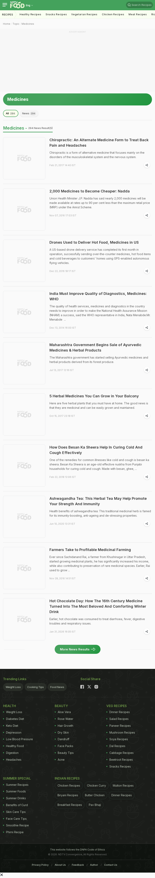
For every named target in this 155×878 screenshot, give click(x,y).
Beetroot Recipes (121, 759)
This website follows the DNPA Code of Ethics (77, 849)
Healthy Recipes (30, 14)
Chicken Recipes (113, 14)
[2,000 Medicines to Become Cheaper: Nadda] (24, 209)
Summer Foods (16, 791)
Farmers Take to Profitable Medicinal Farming (90, 550)
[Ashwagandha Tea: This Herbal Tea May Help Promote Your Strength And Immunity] (24, 517)
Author (94, 864)
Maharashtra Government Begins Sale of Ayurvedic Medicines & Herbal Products (95, 347)
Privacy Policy (40, 864)
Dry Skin (63, 732)
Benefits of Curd (17, 805)
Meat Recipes (138, 14)
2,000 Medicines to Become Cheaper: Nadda (89, 191)
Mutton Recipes (123, 785)
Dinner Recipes (119, 712)
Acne (61, 759)
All (10, 113)
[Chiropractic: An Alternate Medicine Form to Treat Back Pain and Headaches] (24, 158)
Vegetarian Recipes (84, 14)
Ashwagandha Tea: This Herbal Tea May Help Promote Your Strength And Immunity (98, 501)
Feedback (78, 864)
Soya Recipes (118, 739)
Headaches (13, 759)
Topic (16, 23)
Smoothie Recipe (17, 825)
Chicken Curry (96, 785)
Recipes (7, 14)
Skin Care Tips (16, 812)
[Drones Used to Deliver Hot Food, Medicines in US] (24, 261)
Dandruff (63, 739)
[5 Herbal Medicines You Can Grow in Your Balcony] (24, 414)
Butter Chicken (95, 795)
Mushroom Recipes (122, 732)
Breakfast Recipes (70, 804)
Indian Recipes (67, 778)
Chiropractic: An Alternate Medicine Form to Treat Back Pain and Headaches (99, 142)
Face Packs (65, 746)
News (28, 113)
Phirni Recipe (15, 832)
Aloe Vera (64, 712)
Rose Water (65, 719)
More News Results (75, 649)
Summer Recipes (17, 784)
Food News (57, 687)
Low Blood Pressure (19, 739)
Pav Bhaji (95, 804)
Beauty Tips (66, 752)
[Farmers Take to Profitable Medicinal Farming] (24, 568)
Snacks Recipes (56, 14)
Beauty (61, 706)
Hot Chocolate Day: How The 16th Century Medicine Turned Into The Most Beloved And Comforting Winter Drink (97, 606)
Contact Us (110, 864)
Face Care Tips (16, 818)
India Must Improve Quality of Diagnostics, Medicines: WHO (98, 296)
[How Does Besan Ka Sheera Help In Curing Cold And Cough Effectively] (24, 466)
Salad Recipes (119, 719)
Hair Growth (65, 725)
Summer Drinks (16, 798)
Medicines (28, 23)
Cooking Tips (35, 687)
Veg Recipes (116, 706)
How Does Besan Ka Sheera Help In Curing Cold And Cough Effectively (95, 450)
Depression (13, 732)
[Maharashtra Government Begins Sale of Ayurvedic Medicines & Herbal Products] (24, 363)
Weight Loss (13, 687)
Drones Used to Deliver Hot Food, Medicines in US (94, 242)
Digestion (12, 752)
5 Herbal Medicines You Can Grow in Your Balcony (94, 396)
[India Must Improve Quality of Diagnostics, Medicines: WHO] (24, 312)
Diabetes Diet (15, 719)
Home (6, 23)
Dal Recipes (117, 746)
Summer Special (17, 778)
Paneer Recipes (120, 725)
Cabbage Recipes (121, 752)
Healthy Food (15, 746)
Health (9, 706)
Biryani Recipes (68, 795)
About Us (60, 864)
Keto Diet (12, 725)
